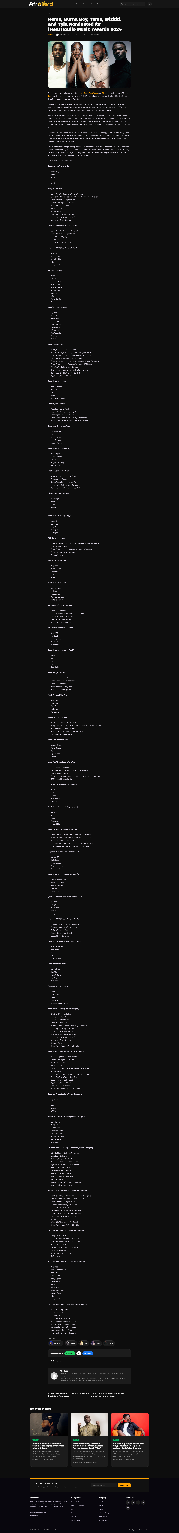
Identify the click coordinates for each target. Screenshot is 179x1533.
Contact (101, 1505)
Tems (95, 93)
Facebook (87, 1353)
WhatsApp (69, 1353)
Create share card (59, 1361)
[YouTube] (128, 1508)
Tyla (49, 96)
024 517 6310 (34, 1516)
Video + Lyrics (76, 1520)
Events (114, 4)
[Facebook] (133, 1502)
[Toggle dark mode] (150, 4)
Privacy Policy (103, 1516)
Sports (73, 1516)
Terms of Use (103, 1520)
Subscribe (124, 1485)
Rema (80, 93)
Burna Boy (88, 93)
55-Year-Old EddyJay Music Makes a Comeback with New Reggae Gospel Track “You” (88, 1445)
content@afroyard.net (38, 1512)
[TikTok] (143, 1502)
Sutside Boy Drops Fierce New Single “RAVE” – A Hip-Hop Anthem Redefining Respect (128, 1445)
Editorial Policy (104, 1513)
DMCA (101, 1509)
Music (85, 4)
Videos (106, 4)
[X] (138, 1502)
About (101, 1502)
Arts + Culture (96, 4)
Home (70, 4)
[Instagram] (128, 1502)
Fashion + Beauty (77, 1505)
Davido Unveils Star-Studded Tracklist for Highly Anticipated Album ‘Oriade (48, 1445)
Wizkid (104, 93)
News (77, 4)
